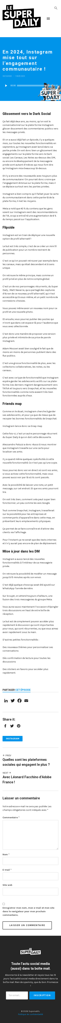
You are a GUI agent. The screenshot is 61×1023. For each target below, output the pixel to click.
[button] (56, 7)
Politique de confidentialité (30, 1014)
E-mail (7, 869)
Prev (8, 755)
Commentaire (11, 817)
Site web (7, 885)
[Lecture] (6, 85)
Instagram (7, 76)
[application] (30, 85)
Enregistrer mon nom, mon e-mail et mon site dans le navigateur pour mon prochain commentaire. (28, 911)
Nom (6, 854)
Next (6, 772)
